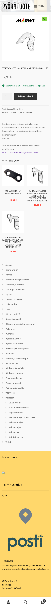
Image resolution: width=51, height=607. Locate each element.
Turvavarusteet (13, 383)
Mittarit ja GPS (13, 314)
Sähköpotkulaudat (15, 373)
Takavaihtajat (16, 422)
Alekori (9, 264)
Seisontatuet (12, 363)
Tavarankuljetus (14, 378)
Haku (25, 602)
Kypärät (9, 294)
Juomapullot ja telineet (17, 279)
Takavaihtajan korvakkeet (21, 112)
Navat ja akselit (13, 319)
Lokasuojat (11, 304)
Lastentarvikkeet (14, 299)
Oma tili (8, 602)
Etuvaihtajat (15, 402)
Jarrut (9, 274)
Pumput (10, 333)
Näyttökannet (16, 412)
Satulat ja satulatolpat (17, 358)
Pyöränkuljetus (13, 338)
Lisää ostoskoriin (25, 96)
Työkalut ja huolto (15, 387)
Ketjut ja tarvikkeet (15, 289)
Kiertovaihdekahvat (19, 407)
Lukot (8, 309)
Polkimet (10, 328)
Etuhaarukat (12, 269)
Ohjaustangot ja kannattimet (20, 323)
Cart (39, 600)
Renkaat (10, 353)
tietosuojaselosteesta (38, 568)
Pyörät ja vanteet (14, 343)
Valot (8, 442)
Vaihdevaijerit (16, 427)
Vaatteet (10, 392)
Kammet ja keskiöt (15, 284)
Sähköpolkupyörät (15, 368)
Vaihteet (10, 397)
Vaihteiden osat (17, 437)
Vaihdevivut (15, 432)
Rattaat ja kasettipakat (17, 348)
